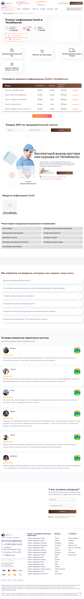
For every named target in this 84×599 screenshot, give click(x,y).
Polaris (57, 555)
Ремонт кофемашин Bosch (36, 547)
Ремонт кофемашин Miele (36, 562)
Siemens (57, 550)
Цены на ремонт (73, 538)
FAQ (56, 9)
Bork (56, 557)
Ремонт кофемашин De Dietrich (38, 574)
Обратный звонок (76, 3)
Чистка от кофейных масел (14, 90)
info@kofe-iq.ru (9, 555)
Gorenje (57, 559)
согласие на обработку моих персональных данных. (63, 517)
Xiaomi (57, 540)
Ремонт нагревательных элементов (17, 109)
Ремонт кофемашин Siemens (37, 550)
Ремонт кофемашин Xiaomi (36, 540)
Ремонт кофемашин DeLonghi (37, 552)
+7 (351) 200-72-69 (13, 544)
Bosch (57, 547)
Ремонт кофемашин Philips (36, 538)
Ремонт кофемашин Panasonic (37, 543)
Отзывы (42, 9)
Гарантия (35, 9)
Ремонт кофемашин (8, 13)
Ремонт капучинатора (13, 104)
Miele (56, 562)
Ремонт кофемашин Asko (36, 571)
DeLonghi (58, 552)
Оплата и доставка (74, 547)
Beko (56, 564)
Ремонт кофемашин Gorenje (37, 559)
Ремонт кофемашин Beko (36, 564)
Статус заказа (63, 3)
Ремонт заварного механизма (15, 99)
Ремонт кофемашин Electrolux (37, 545)
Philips (57, 538)
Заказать (75, 90)
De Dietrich (58, 574)
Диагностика (72, 545)
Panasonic (58, 543)
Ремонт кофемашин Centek (36, 566)
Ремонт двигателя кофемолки (16, 95)
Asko (56, 571)
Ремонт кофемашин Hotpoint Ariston (39, 569)
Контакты (50, 9)
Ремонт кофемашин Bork (35, 557)
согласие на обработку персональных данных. (51, 178)
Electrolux (58, 545)
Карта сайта (72, 555)
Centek (57, 566)
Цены (18, 9)
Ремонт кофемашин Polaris (36, 555)
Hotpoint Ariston (60, 569)
